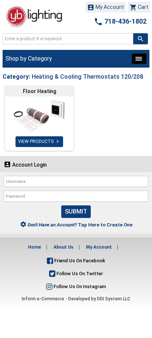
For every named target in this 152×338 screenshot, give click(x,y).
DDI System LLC (113, 298)
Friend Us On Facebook (79, 260)
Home (34, 247)
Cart (138, 7)
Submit (76, 211)
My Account (105, 7)
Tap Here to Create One (76, 225)
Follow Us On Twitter (79, 273)
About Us (63, 247)
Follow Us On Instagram (79, 286)
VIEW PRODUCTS (39, 141)
